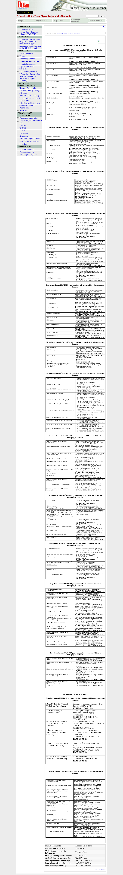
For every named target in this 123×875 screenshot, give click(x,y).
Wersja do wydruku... (100, 869)
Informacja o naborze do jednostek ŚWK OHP (28, 33)
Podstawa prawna (26, 53)
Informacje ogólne (26, 29)
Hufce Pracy (24, 110)
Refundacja (23, 136)
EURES (22, 128)
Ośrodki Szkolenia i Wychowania (26, 107)
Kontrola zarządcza (28, 64)
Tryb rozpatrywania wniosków (26, 68)
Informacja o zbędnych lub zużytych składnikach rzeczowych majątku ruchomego (29, 77)
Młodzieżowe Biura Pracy (29, 96)
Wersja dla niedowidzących (25, 12)
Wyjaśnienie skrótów (27, 152)
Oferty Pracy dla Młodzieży (29, 141)
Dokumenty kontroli (27, 59)
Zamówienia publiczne (28, 71)
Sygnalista (23, 144)
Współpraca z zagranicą (28, 118)
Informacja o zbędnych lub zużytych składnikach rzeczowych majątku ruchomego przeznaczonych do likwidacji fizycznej (30, 43)
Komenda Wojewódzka (28, 88)
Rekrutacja (23, 133)
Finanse (22, 56)
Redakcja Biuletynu (26, 149)
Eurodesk (23, 125)
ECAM (22, 131)
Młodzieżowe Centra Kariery (30, 103)
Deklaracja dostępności (28, 154)
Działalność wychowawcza (29, 139)
